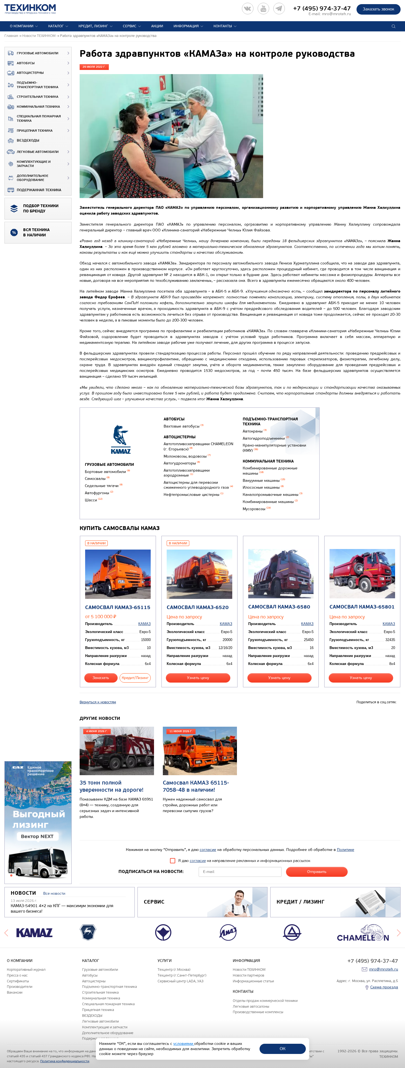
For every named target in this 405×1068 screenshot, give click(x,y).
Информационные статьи (253, 981)
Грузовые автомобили (37, 53)
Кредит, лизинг (93, 26)
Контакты (223, 26)
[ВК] (247, 8)
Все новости (54, 893)
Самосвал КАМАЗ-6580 (279, 607)
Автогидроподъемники (266, 438)
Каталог (56, 26)
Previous (6, 932)
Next (398, 932)
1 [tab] (11, 875)
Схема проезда (384, 987)
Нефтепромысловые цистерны (193, 494)
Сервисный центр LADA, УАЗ (180, 981)
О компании (21, 26)
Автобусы (25, 63)
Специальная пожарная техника (39, 118)
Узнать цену (198, 677)
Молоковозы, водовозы (187, 456)
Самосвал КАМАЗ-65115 (117, 607)
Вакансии (14, 992)
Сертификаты (18, 981)
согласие (208, 849)
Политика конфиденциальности (64, 1061)
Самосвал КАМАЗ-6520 (198, 607)
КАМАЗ (144, 624)
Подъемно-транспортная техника (37, 85)
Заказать (101, 677)
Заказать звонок (378, 9)
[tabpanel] (38, 822)
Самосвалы (97, 478)
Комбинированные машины (270, 501)
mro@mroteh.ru (336, 14)
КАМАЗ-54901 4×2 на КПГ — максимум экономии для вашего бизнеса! (62, 908)
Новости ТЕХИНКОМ (249, 969)
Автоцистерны (30, 73)
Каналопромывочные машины (273, 494)
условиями (183, 1043)
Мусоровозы (257, 509)
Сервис (129, 26)
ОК (282, 1048)
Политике (345, 849)
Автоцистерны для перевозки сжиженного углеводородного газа (198, 485)
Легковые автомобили (38, 152)
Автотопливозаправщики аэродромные (187, 473)
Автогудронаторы (182, 463)
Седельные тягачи (104, 485)
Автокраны (255, 431)
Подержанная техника (39, 190)
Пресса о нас (17, 975)
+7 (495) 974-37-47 (322, 8)
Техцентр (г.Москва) (174, 969)
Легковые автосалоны (251, 1006)
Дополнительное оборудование (32, 178)
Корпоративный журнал (26, 969)
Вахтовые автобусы (184, 426)
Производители (19, 987)
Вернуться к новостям (98, 702)
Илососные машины (263, 487)
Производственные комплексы (258, 1012)
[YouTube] (263, 8)
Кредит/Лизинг (135, 677)
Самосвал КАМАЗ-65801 (362, 607)
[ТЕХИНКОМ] (35, 9)
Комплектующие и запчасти (34, 164)
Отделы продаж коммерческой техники (265, 1001)
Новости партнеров (248, 975)
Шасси (93, 500)
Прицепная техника (35, 131)
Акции (157, 26)
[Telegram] (279, 8)
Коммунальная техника (38, 107)
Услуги (165, 960)
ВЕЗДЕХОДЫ (28, 140)
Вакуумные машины (264, 480)
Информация (186, 26)
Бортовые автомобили (107, 471)
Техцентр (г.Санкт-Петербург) (182, 975)
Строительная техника (37, 97)
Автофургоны (99, 493)
